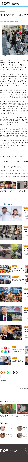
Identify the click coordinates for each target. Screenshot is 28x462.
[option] (14, 411)
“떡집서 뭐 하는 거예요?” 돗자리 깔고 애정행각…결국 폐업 (14, 416)
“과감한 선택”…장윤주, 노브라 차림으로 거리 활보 (11, 436)
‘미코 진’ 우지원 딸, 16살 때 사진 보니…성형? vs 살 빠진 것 (11, 429)
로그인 (25, 448)
